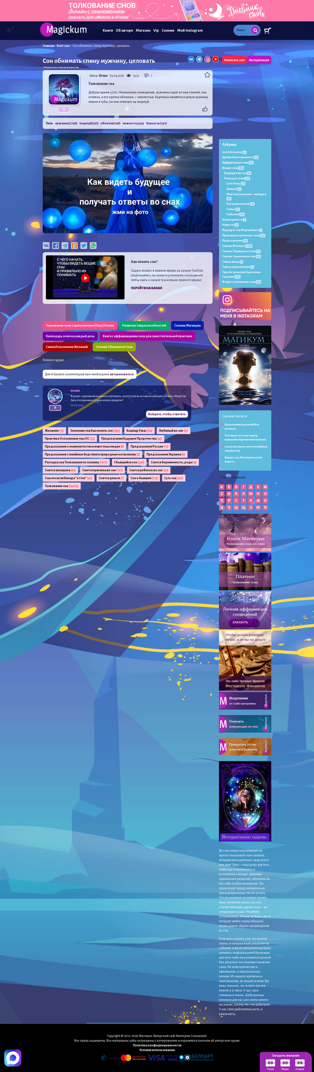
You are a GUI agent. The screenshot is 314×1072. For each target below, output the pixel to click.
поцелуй (88, 123)
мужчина (66, 123)
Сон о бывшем (144, 478)
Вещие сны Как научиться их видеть (243, 459)
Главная (48, 45)
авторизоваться (122, 374)
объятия (110, 123)
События (235, 214)
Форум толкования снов (241, 281)
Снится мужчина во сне (102, 470)
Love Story (235, 183)
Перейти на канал (146, 288)
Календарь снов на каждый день (70, 336)
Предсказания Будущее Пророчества (131, 438)
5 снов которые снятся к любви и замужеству (246, 448)
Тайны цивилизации (237, 266)
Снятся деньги (111, 478)
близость (156, 123)
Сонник (168, 30)
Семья (232, 209)
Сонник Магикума (187, 325)
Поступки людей (240, 203)
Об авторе (124, 30)
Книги (108, 30)
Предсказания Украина (166, 454)
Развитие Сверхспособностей (144, 325)
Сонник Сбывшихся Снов (114, 347)
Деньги (233, 188)
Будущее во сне (237, 173)
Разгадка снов (236, 178)
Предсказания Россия (149, 446)
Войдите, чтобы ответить (167, 414)
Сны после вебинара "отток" (68, 478)
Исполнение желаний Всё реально (242, 426)
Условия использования (157, 1050)
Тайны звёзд (232, 261)
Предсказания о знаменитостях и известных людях (84, 446)
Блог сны (63, 45)
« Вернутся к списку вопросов (61, 67)
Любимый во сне (173, 430)
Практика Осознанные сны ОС (70, 438)
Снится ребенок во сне (148, 470)
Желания (54, 430)
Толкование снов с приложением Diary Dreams (80, 325)
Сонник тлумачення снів (241, 256)
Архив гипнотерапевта (240, 157)
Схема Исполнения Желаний (67, 347)
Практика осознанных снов (243, 235)
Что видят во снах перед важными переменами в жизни (245, 437)
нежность (133, 123)
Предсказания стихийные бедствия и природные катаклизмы (92, 454)
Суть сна (173, 478)
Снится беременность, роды (174, 462)
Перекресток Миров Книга (241, 230)
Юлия (103, 75)
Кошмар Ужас (139, 430)
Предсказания (234, 240)
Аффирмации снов (237, 162)
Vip (156, 30)
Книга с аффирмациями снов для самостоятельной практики (147, 336)
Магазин (143, 30)
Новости (230, 224)
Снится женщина (60, 470)
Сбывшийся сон (129, 462)
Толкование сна (62, 486)
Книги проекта (233, 219)
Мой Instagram (190, 30)
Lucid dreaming (233, 152)
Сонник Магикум (236, 245)
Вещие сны (232, 167)
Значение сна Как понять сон (95, 430)
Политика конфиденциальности (157, 1045)
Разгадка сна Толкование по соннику (76, 462)
